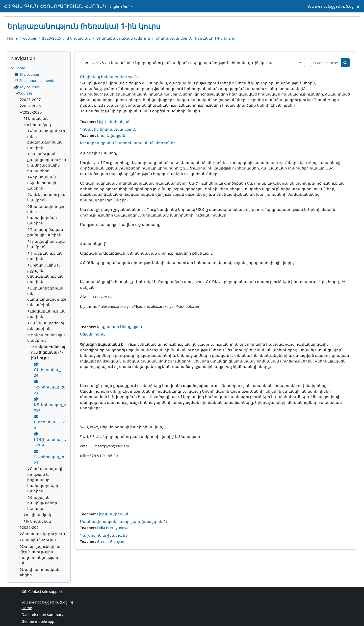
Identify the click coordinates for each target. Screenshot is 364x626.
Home (12, 38)
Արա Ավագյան (111, 135)
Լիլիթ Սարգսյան (113, 513)
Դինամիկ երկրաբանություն (108, 129)
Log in (352, 6)
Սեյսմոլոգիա (93, 334)
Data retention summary (42, 614)
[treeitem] (38, 321)
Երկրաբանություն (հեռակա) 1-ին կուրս (195, 38)
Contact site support (45, 591)
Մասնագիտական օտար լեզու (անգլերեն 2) (123, 521)
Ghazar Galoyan (110, 541)
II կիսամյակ (79, 38)
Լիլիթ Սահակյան (114, 121)
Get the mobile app (38, 621)
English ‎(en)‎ (119, 6)
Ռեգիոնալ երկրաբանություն (109, 76)
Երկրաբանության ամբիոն (123, 38)
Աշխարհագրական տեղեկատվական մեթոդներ (128, 142)
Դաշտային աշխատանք (104, 535)
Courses (30, 38)
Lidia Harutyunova (112, 527)
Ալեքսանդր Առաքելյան (119, 326)
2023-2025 (51, 38)
